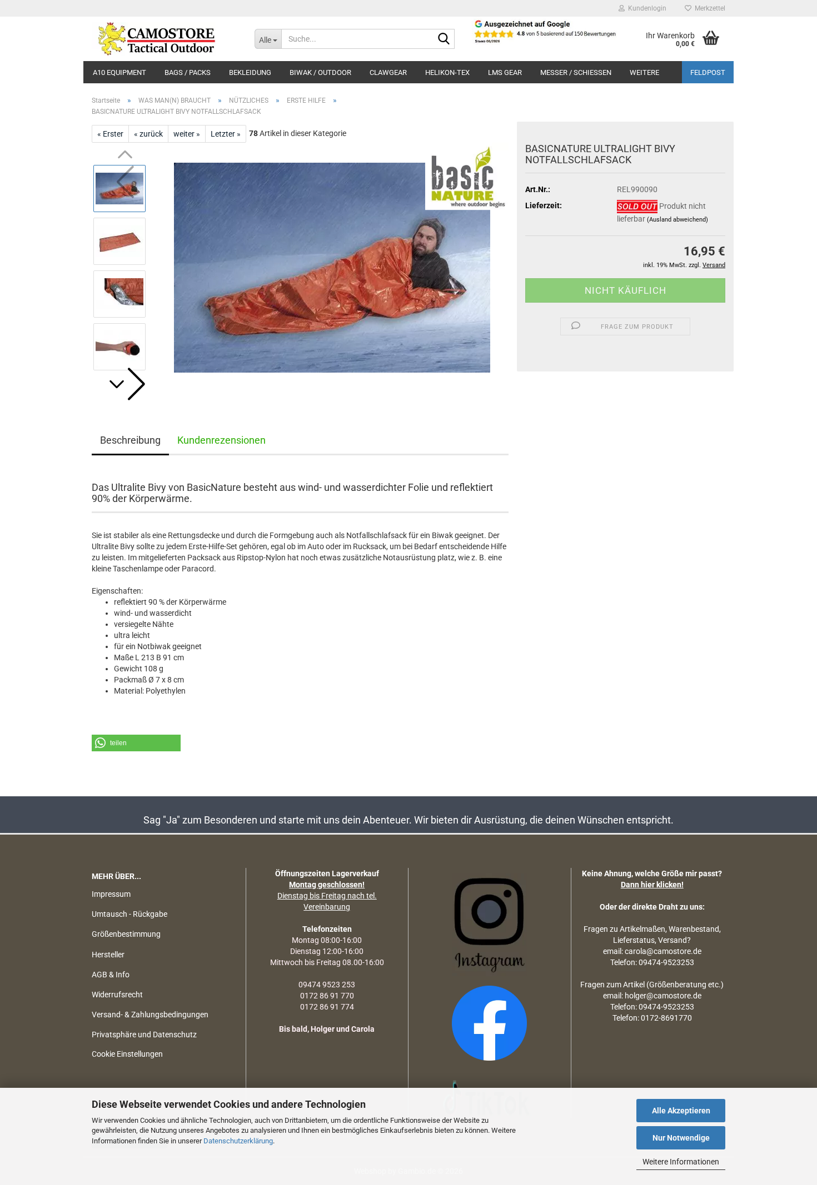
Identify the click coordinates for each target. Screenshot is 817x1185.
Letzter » (226, 133)
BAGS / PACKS (188, 72)
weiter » (186, 133)
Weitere (644, 72)
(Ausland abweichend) (677, 219)
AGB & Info (110, 974)
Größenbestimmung (126, 934)
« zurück (148, 133)
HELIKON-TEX (447, 72)
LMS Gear (505, 72)
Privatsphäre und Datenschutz (144, 1034)
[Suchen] (444, 39)
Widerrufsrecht (117, 994)
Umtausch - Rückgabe (129, 914)
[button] (125, 384)
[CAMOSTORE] (165, 39)
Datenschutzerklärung (238, 1141)
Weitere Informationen (680, 1161)
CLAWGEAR (388, 72)
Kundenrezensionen (221, 440)
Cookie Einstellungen (127, 1054)
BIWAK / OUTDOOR (320, 72)
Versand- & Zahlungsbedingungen (150, 1014)
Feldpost (707, 72)
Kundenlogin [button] (645, 8)
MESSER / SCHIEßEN (575, 72)
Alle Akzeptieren (681, 1110)
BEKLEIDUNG (250, 72)
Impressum (111, 894)
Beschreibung (130, 440)
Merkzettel (708, 8)
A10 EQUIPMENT (119, 72)
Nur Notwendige (681, 1137)
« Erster (110, 133)
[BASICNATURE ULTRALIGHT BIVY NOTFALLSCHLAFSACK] (332, 267)
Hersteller (108, 954)
